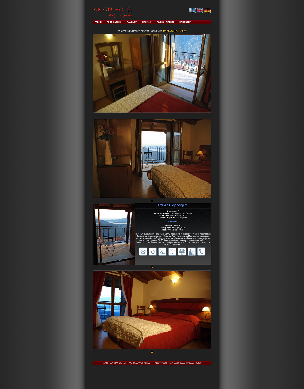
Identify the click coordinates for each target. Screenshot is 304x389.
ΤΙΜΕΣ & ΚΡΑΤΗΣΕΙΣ (165, 22)
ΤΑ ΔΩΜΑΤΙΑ (132, 22)
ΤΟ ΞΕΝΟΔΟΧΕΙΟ (114, 22)
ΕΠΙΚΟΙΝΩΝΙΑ (185, 22)
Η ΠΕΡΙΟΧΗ (147, 22)
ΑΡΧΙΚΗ (98, 22)
